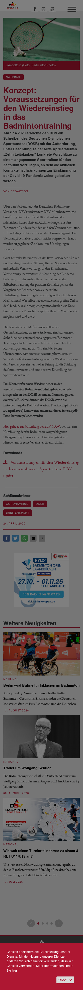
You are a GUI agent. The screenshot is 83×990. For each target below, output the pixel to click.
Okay (62, 980)
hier (14, 970)
